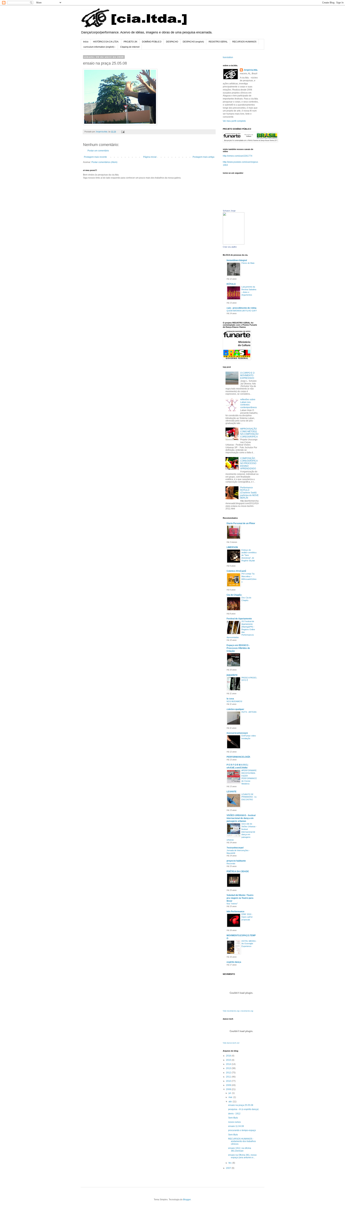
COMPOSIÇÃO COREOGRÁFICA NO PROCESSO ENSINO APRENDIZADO (248, 463)
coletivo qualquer (235, 709)
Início (85, 41)
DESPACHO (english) (193, 41)
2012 (229, 1072)
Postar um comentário (98, 150)
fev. (230, 1163)
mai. (231, 1097)
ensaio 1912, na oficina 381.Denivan (239, 1149)
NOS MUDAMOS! (234, 701)
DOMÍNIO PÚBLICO (151, 41)
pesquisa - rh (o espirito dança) (243, 1109)
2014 (229, 1064)
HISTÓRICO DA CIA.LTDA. (106, 41)
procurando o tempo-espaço (242, 1130)
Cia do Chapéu (234, 595)
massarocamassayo (237, 733)
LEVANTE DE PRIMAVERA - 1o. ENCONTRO (249, 797)
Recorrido (231, 863)
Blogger (187, 1199)
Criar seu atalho (230, 247)
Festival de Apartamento (239, 618)
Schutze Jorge (229, 211)
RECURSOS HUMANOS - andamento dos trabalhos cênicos (242, 1141)
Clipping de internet (129, 47)
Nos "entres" (232, 904)
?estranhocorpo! (235, 847)
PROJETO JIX (130, 41)
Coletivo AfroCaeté (236, 571)
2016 (229, 1055)
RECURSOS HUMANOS (244, 41)
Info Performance (235, 911)
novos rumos (234, 1122)
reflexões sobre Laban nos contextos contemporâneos (248, 403)
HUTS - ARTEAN (249, 712)
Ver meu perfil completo (234, 121)
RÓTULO (231, 284)
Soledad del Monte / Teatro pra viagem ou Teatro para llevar (240, 898)
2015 (229, 1060)
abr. (231, 1101)
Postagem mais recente (95, 157)
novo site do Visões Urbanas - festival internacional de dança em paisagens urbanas (242, 832)
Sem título (233, 1117)
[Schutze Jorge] (233, 244)
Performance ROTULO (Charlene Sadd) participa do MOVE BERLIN (249, 492)
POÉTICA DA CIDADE (238, 871)
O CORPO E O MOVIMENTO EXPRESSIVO (247, 375)
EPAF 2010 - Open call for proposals (247, 917)
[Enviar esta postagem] (122, 132)
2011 (229, 1076)
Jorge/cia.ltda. (250, 70)
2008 (229, 1089)
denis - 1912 (234, 1113)
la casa (230, 698)
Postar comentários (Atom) (104, 162)
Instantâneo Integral (237, 260)
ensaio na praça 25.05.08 (240, 1105)
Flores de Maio (248, 263)
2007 (229, 1168)
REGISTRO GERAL (218, 41)
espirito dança (234, 962)
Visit (238, 1011)
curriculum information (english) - (99, 47)
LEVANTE (231, 791)
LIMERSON (232, 547)
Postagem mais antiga (203, 157)
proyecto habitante (236, 861)
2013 (229, 1068)
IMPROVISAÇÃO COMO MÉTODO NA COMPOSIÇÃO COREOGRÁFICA (249, 433)
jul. (230, 1093)
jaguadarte (232, 675)
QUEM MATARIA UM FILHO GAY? (242, 311)
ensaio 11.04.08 (236, 1126)
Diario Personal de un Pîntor (241, 523)
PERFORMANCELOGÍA (238, 757)
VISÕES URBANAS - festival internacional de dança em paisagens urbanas (241, 818)
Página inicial (150, 157)
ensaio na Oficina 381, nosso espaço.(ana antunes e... (242, 1156)
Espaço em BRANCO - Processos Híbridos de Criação (238, 648)
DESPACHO (172, 41)
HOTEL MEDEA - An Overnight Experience (249, 943)
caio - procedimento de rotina (241, 308)
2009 (229, 1085)
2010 (229, 1081)
